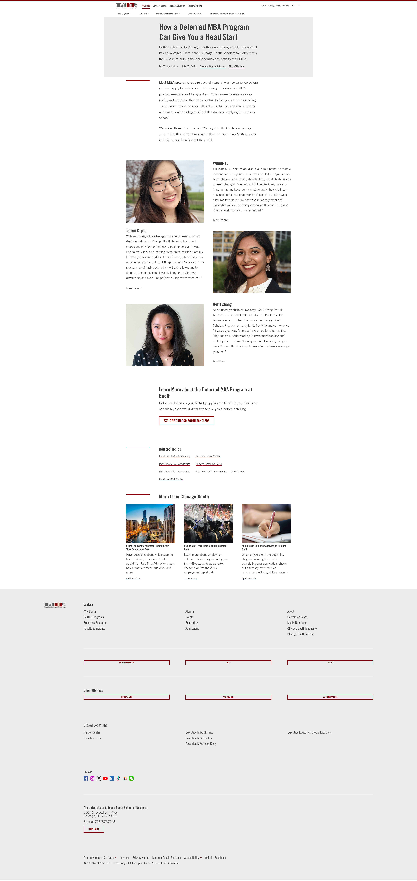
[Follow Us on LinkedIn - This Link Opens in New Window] (112, 778)
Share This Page (236, 66)
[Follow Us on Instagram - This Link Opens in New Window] (92, 778)
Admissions (285, 6)
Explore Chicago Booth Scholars (186, 421)
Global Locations (96, 725)
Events (278, 6)
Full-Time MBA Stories (194, 14)
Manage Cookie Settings (166, 858)
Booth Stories (143, 14)
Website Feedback (215, 858)
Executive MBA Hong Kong (200, 744)
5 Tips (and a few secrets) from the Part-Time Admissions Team (148, 547)
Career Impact (190, 578)
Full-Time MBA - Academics (174, 456)
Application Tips (133, 578)
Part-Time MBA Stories (207, 456)
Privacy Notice (140, 858)
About (290, 611)
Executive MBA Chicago (199, 732)
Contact (93, 829)
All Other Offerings (330, 697)
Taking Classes (228, 697)
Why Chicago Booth (124, 14)
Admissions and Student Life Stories (167, 14)
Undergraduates (126, 697)
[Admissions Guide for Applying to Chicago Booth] (266, 523)
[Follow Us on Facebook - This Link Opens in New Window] (86, 778)
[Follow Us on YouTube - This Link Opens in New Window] (105, 778)
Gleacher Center (93, 738)
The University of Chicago (99, 858)
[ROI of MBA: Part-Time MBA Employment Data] (208, 523)
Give (329, 663)
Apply (228, 663)
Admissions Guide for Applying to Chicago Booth (264, 547)
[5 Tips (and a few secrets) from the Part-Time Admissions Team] (150, 523)
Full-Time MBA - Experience (211, 471)
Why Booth (146, 5)
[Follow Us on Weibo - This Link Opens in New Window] (125, 778)
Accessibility (191, 858)
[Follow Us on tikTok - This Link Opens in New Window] (118, 778)
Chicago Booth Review (300, 634)
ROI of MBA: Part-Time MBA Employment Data (205, 547)
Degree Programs (159, 5)
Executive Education (177, 5)
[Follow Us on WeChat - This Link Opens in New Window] (131, 778)
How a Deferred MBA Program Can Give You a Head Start (227, 14)
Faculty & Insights (195, 5)
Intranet (124, 858)
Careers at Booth (297, 617)
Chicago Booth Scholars (213, 66)
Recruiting (271, 6)
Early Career (238, 471)
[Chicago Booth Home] (126, 5)
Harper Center (92, 732)
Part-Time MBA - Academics (174, 463)
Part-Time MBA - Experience (174, 471)
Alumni (263, 6)
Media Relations (296, 623)
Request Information (126, 663)
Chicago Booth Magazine (302, 628)
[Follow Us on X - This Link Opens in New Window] (99, 778)
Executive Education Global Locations (309, 732)
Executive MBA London (198, 738)
